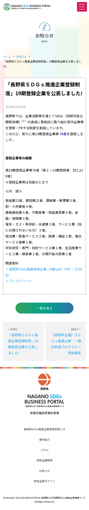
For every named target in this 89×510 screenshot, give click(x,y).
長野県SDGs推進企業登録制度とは (44, 429)
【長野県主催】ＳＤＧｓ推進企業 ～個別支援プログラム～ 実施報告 (67, 341)
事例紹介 (44, 440)
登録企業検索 (44, 460)
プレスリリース (20, 280)
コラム (45, 450)
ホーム (7, 57)
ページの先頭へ (82, 503)
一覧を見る (44, 308)
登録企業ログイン (44, 481)
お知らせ (21, 57)
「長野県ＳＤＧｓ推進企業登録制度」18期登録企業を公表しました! (23, 341)
